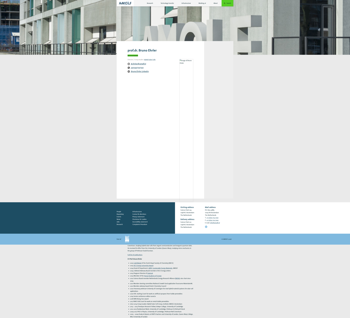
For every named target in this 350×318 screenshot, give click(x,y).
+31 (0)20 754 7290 (212, 220)
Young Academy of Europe (153, 276)
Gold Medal (137, 263)
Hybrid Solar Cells (149, 60)
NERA (177, 278)
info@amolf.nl (215, 223)
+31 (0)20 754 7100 (212, 218)
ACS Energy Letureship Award (143, 266)
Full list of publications (135, 255)
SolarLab (150, 273)
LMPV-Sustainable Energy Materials (160, 268)
